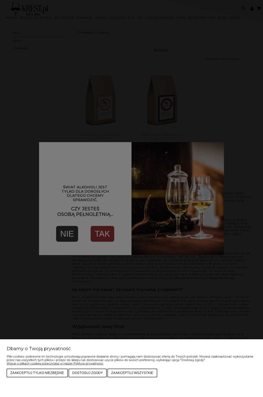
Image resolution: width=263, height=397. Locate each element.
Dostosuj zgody (87, 373)
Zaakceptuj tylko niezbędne (37, 373)
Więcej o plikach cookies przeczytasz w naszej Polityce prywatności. (55, 363)
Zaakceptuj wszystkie (132, 373)
